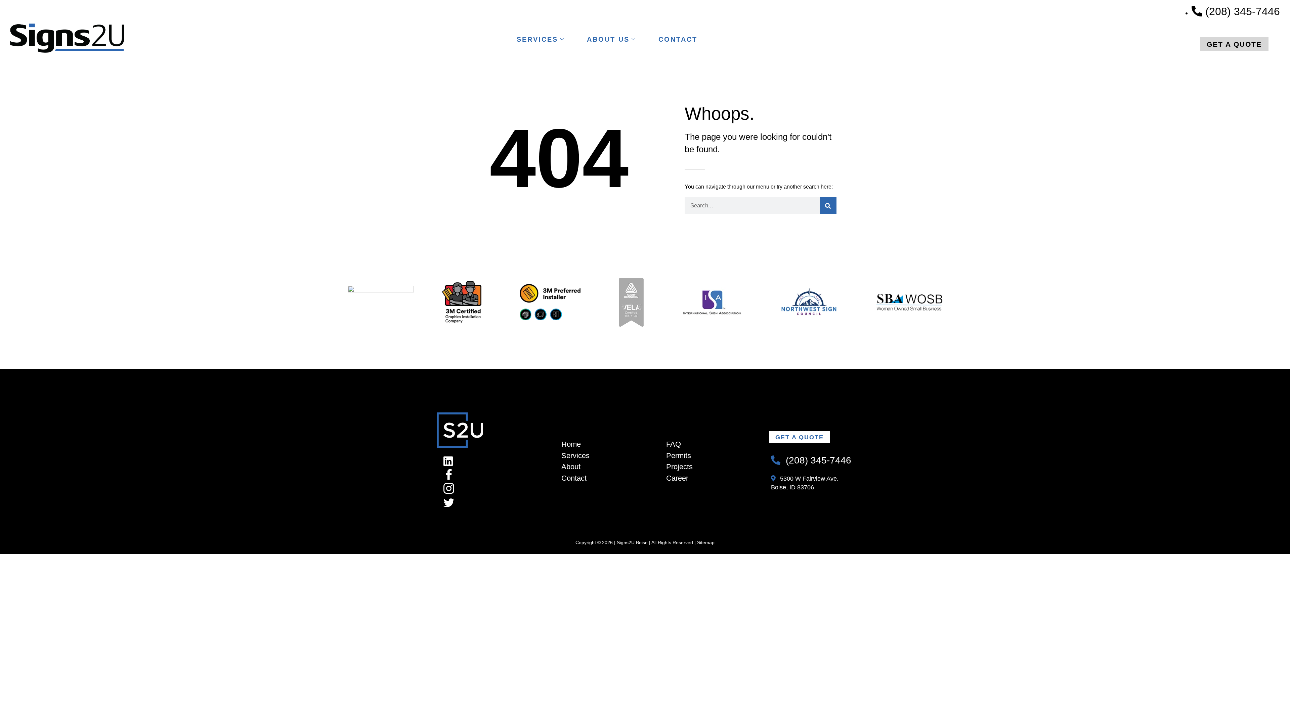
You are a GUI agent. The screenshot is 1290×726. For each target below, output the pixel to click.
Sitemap (706, 542)
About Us (608, 39)
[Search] (828, 205)
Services (537, 39)
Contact (677, 39)
